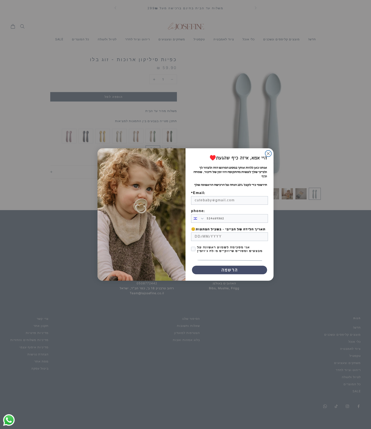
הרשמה (229, 270)
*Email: (198, 193)
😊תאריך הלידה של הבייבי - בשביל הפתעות (228, 229)
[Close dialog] (268, 153)
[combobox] (198, 218)
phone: (198, 211)
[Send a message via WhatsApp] (9, 420)
